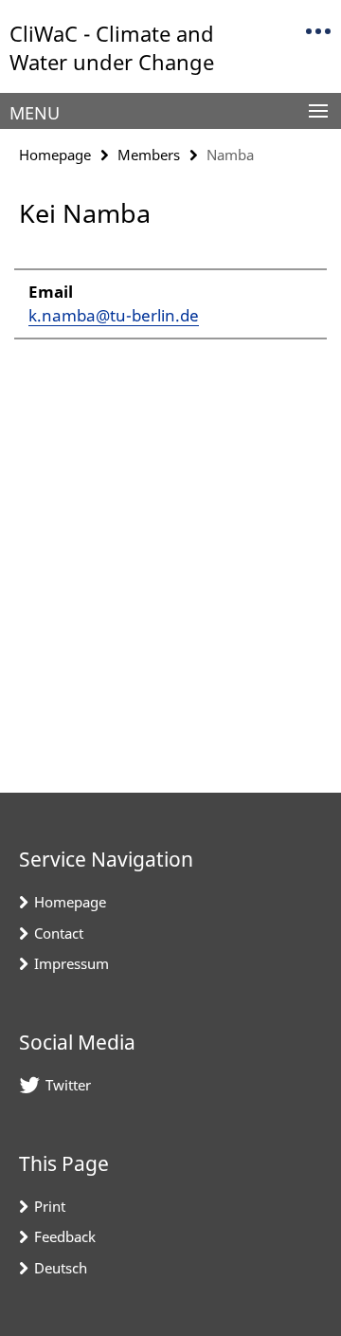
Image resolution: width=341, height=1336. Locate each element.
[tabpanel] (170, 294)
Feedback (65, 1236)
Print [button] (49, 1206)
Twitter (68, 1084)
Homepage (55, 154)
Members (148, 154)
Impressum (71, 963)
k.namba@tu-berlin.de (113, 315)
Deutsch (60, 1267)
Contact (58, 933)
